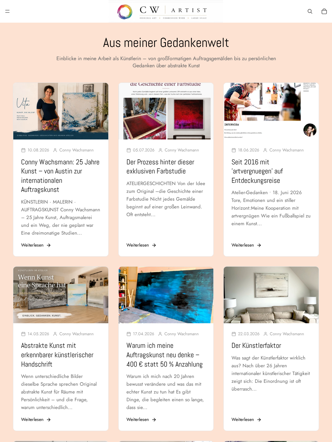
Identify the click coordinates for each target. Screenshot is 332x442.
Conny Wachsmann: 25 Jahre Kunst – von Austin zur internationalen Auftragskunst (60, 175)
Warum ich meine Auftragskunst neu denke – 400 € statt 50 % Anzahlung (164, 354)
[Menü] (7, 11)
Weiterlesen (32, 245)
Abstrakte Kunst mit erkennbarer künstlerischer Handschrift (57, 354)
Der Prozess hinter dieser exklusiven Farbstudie (160, 166)
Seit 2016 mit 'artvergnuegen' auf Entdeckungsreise (257, 171)
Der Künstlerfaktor (256, 345)
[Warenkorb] (324, 11)
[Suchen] (310, 11)
